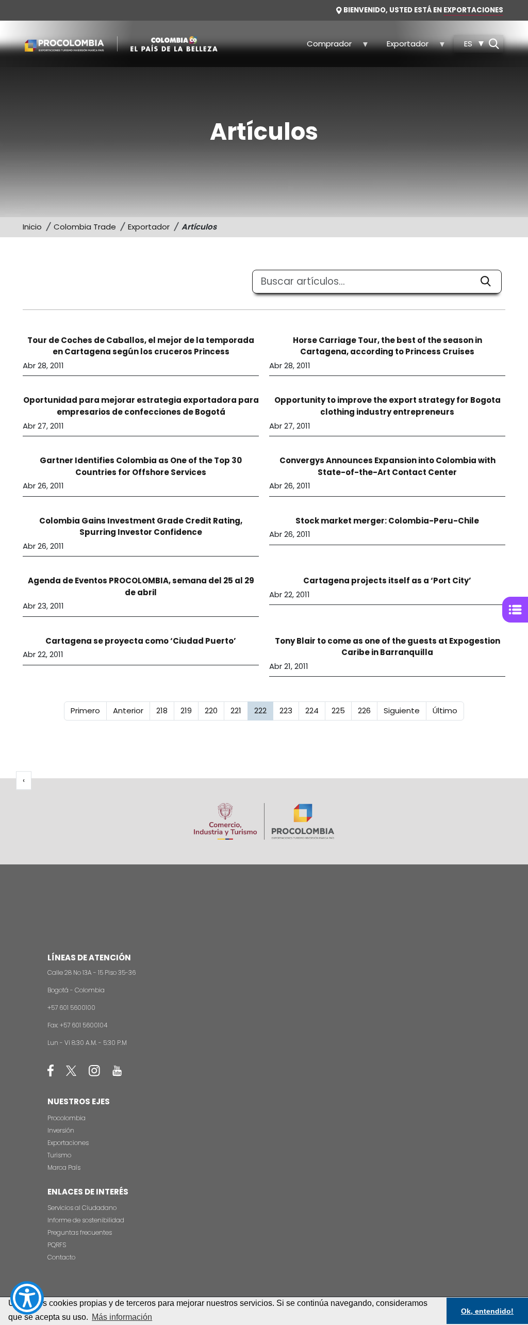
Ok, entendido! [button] (487, 1311)
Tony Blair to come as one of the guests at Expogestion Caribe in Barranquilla (387, 646)
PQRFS (56, 1244)
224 (315, 710)
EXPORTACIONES (473, 10)
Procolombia (66, 1118)
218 (165, 710)
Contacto (61, 1257)
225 (341, 710)
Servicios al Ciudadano (82, 1207)
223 (289, 710)
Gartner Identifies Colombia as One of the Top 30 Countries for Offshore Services (141, 466)
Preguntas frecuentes (79, 1232)
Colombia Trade (85, 226)
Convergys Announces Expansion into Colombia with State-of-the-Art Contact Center (387, 466)
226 (367, 710)
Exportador (401, 46)
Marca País (63, 1167)
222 (263, 710)
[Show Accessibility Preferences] (27, 1298)
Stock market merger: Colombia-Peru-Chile (387, 520)
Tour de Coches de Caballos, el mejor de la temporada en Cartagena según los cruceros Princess (140, 346)
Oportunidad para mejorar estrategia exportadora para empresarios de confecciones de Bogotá (141, 406)
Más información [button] (122, 1317)
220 (214, 710)
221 (239, 710)
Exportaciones (68, 1142)
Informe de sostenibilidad (85, 1220)
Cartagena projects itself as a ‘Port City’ (387, 580)
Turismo (59, 1155)
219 (189, 710)
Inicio (32, 226)
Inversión (60, 1130)
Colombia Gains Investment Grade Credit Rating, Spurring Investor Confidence (140, 526)
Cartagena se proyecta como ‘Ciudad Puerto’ (140, 640)
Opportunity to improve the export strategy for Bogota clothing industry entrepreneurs (387, 406)
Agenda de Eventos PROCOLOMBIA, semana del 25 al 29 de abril (141, 586)
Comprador (323, 46)
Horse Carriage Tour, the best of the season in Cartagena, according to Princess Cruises (387, 346)
